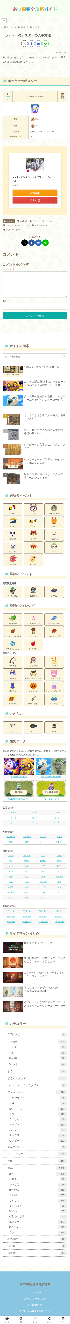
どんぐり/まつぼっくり (12, 636)
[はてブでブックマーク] (38, 43)
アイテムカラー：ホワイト (18, 225)
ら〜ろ (56, 823)
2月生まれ (27, 911)
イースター (54, 666)
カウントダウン (33, 704)
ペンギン (10, 892)
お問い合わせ (35, 1304)
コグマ (11, 871)
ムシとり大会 (33, 666)
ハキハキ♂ (27, 837)
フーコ (33, 539)
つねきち (54, 526)
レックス (12, 564)
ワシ (27, 897)
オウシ (27, 861)
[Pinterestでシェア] (52, 722)
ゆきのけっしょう (12, 649)
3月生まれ (43, 911)
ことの (33, 513)
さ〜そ (56, 812)
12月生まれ (59, 922)
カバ (11, 866)
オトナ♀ (43, 842)
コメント (9, 269)
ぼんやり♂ (11, 837)
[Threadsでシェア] (35, 722)
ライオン (59, 892)
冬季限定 (54, 596)
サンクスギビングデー (54, 691)
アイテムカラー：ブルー (43, 221)
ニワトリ (43, 882)
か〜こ (35, 812)
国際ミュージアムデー (33, 678)
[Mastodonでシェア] (12, 722)
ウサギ (59, 855)
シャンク (12, 526)
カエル (59, 861)
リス (11, 897)
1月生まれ (11, 911)
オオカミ (43, 861)
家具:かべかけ (41, 225)
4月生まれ (59, 911)
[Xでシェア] (24, 43)
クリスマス (13, 704)
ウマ (11, 861)
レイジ (54, 551)
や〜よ (35, 823)
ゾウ (27, 876)
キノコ (33, 636)
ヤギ (43, 892)
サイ (43, 871)
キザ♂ (59, 837)
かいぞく (12, 513)
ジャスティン (54, 513)
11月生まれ (43, 922)
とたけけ (12, 539)
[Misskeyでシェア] (23, 722)
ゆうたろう (54, 539)
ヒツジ (43, 887)
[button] (64, 356)
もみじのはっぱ (54, 636)
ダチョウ (59, 876)
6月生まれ (27, 916)
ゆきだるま (13, 551)
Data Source (35, 1292)
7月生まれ (43, 916)
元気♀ (26, 842)
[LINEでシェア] (45, 43)
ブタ (59, 887)
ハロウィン (33, 691)
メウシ (27, 892)
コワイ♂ (43, 837)
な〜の (35, 818)
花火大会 (12, 691)
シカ (11, 876)
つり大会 (12, 666)
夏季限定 (33, 596)
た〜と (13, 818)
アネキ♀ (59, 842)
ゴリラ (27, 871)
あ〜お (13, 812)
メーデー (12, 678)
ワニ (43, 897)
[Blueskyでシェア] (17, 722)
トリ (27, 882)
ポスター (10, 221)
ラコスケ (33, 551)
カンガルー (26, 866)
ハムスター (26, 887)
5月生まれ (11, 916)
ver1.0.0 (23, 221)
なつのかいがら (54, 623)
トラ (11, 882)
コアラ (59, 866)
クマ (43, 866)
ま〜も (13, 823)
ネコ (59, 882)
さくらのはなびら (33, 623)
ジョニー (33, 526)
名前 (5, 300)
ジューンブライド (54, 678)
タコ (43, 876)
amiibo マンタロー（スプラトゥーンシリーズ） (35, 179)
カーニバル (54, 704)
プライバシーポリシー (35, 1298)
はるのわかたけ (12, 623)
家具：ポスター (13, 230)
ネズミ (11, 887)
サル (59, 871)
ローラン (33, 564)
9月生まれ (11, 922)
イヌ (43, 855)
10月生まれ (26, 922)
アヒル (11, 855)
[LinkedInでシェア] (58, 722)
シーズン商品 (13, 596)
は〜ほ (56, 818)
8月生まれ (59, 916)
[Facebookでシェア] (31, 43)
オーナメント (33, 649)
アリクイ (26, 855)
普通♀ (10, 842)
